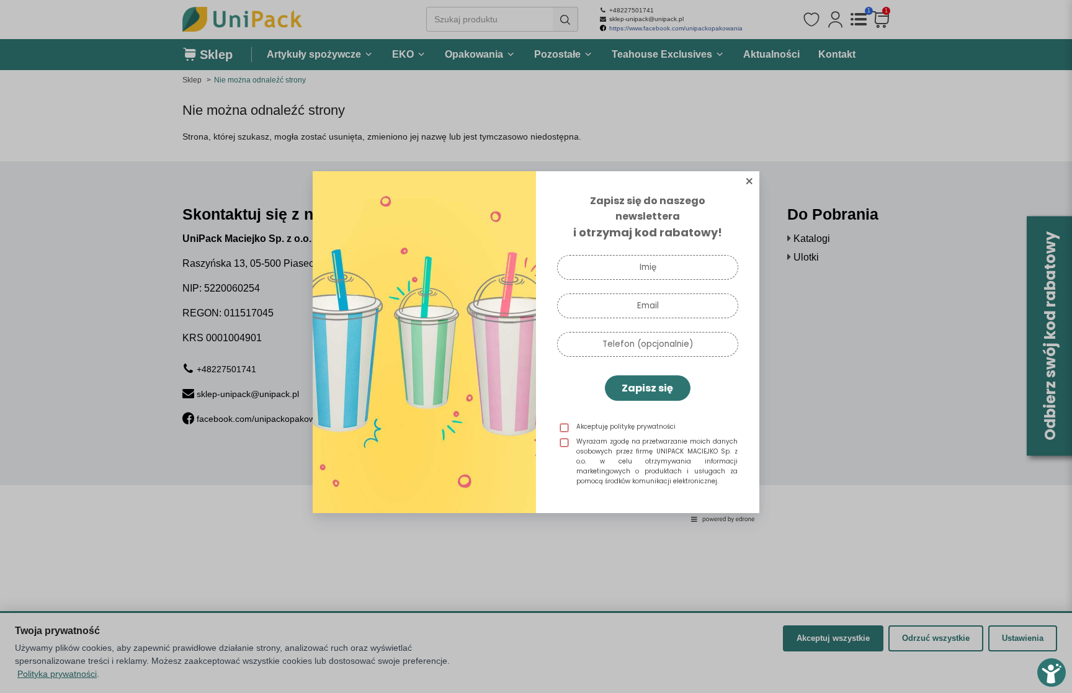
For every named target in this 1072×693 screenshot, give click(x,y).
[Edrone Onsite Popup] (536, 346)
